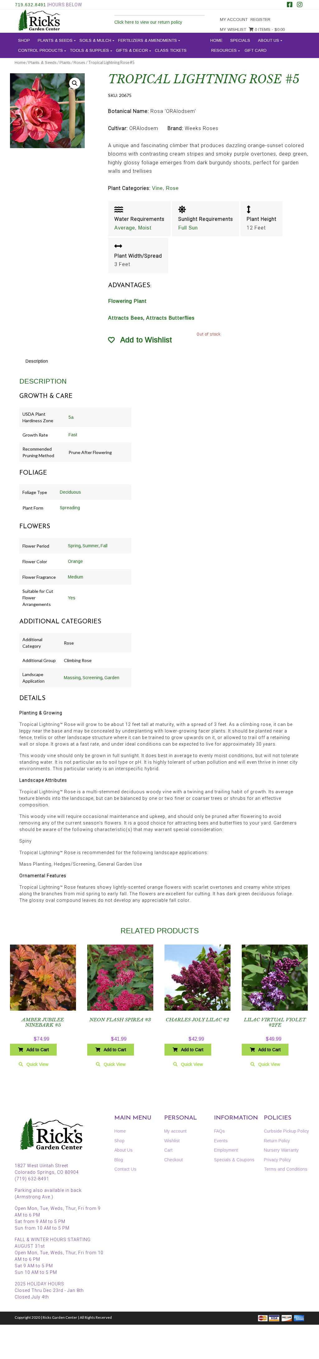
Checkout (173, 1159)
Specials (240, 40)
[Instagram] (299, 5)
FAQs (219, 1131)
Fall (104, 545)
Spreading (70, 507)
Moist (145, 227)
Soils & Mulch (95, 40)
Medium (75, 576)
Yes (71, 597)
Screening (92, 677)
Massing (72, 677)
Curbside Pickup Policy (286, 1131)
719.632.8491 (30, 4)
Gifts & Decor (132, 50)
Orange (75, 561)
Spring (74, 545)
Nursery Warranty (281, 1150)
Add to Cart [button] (37, 1049)
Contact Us (125, 1169)
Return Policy (277, 1140)
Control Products (40, 50)
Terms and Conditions (285, 1169)
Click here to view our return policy (148, 22)
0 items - (269, 29)
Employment (226, 1150)
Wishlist (172, 1140)
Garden (111, 677)
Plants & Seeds (55, 40)
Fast (73, 434)
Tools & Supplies (89, 50)
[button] (74, 83)
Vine (157, 188)
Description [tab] (37, 361)
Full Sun (188, 227)
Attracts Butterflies (170, 318)
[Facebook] (289, 5)
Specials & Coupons (234, 1159)
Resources (224, 50)
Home (216, 40)
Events (221, 1140)
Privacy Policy (277, 1159)
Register (260, 19)
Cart (168, 1150)
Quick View (37, 1064)
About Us (268, 40)
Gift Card (256, 50)
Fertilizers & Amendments (147, 40)
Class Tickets (171, 50)
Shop (24, 40)
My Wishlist (233, 29)
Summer (91, 545)
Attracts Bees (125, 318)
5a (71, 417)
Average (124, 227)
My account (234, 19)
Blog (118, 1159)
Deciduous (70, 492)
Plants (65, 62)
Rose (172, 188)
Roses (79, 62)
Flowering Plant (127, 301)
